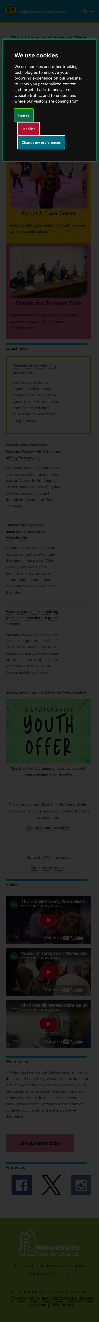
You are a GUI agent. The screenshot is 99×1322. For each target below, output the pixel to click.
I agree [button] (23, 115)
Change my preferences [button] (41, 142)
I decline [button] (28, 129)
